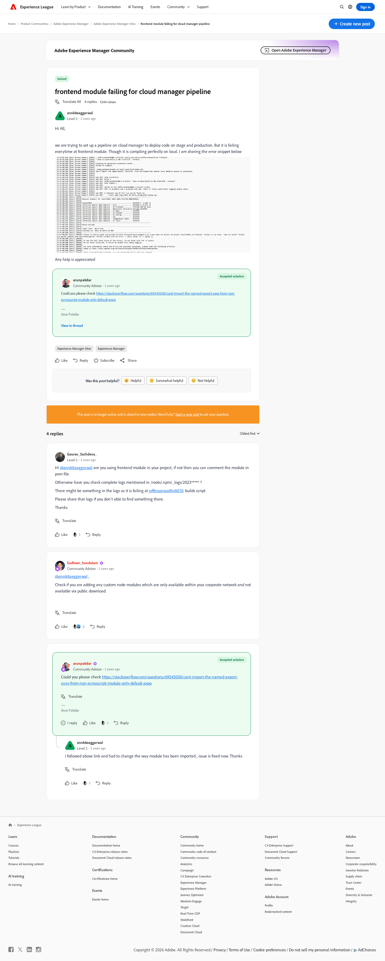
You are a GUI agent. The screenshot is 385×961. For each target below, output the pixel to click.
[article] (151, 495)
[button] (352, 24)
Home (12, 24)
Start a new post (187, 414)
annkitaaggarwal (80, 113)
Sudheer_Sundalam (82, 563)
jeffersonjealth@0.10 (166, 490)
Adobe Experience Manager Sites (115, 24)
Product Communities (34, 24)
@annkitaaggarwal (76, 467)
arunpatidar (82, 280)
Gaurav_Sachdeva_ (82, 454)
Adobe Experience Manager (71, 24)
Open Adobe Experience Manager (299, 50)
